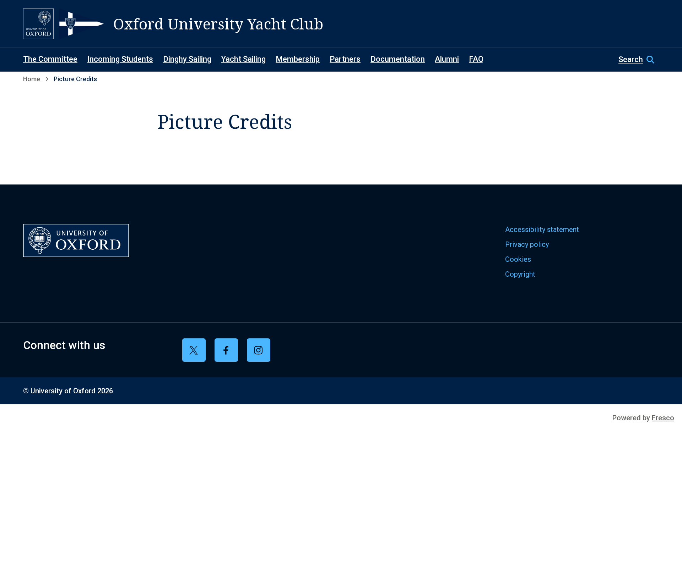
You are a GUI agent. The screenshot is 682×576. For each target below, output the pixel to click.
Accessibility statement (542, 229)
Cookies (518, 259)
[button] (638, 59)
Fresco (663, 418)
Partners (345, 59)
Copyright (520, 274)
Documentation (397, 59)
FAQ (476, 59)
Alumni (447, 59)
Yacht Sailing (243, 59)
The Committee (50, 59)
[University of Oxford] (38, 24)
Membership (298, 59)
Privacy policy (527, 244)
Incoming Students (120, 59)
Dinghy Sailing (187, 59)
